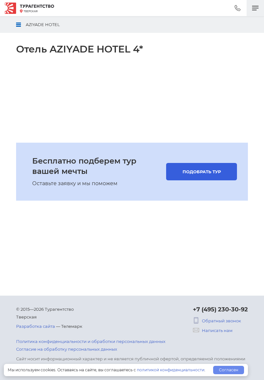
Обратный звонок (221, 320)
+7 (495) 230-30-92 (220, 309)
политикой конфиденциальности (170, 369)
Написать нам (217, 330)
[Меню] (255, 8)
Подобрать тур (202, 171)
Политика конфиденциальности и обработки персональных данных (90, 341)
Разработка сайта (35, 326)
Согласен (228, 369)
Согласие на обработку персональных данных (66, 349)
